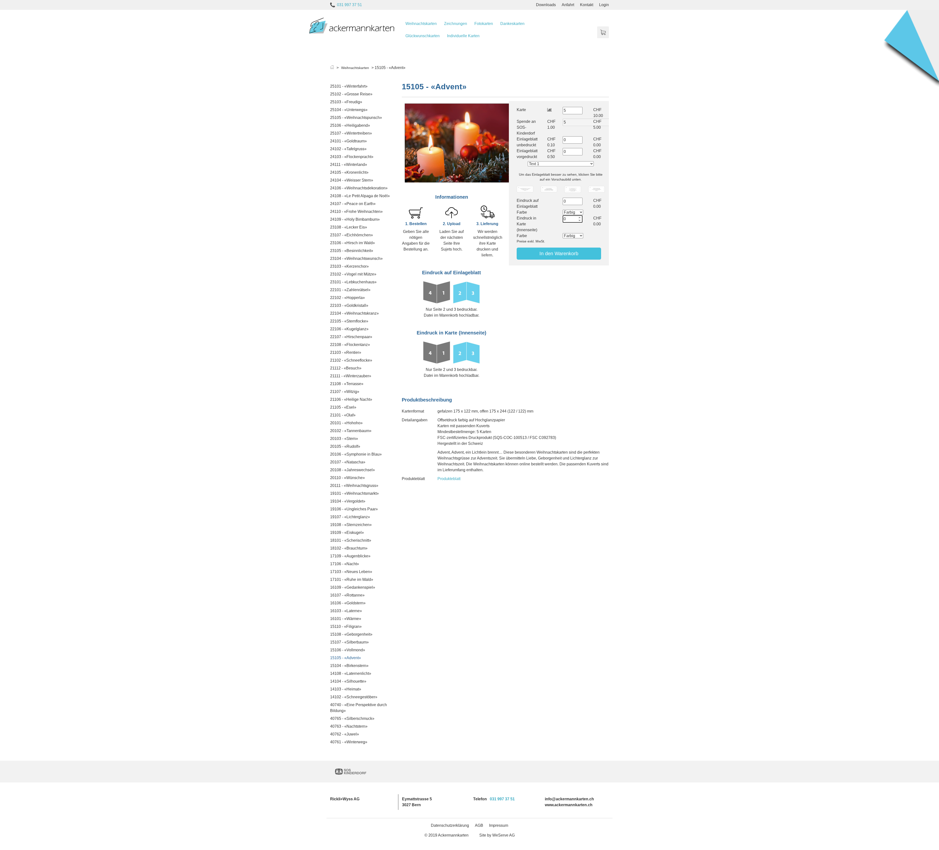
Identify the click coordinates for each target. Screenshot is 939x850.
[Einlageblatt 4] (596, 189)
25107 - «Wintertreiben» (351, 133)
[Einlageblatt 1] (525, 189)
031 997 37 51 (349, 5)
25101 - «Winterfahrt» (349, 86)
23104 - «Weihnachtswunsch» (356, 258)
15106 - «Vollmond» (347, 650)
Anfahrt (568, 5)
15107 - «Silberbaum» (349, 642)
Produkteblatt (448, 479)
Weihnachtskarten (421, 24)
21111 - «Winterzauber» (350, 376)
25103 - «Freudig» (346, 102)
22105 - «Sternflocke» (349, 321)
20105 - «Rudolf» (345, 446)
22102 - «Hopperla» (347, 298)
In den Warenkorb (558, 253)
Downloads (546, 5)
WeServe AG (503, 835)
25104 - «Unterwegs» (349, 110)
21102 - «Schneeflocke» (351, 360)
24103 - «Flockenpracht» (351, 157)
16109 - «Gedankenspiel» (352, 587)
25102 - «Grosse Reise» (351, 94)
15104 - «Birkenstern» (349, 666)
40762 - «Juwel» (344, 734)
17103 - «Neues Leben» (351, 572)
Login (604, 5)
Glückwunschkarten (422, 36)
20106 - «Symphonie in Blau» (356, 454)
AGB (479, 825)
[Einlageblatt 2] (549, 189)
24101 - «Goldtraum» (348, 141)
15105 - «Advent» (345, 658)
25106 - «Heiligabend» (350, 125)
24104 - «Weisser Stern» (351, 180)
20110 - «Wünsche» (347, 478)
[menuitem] (421, 24)
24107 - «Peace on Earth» (353, 204)
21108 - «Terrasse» (346, 384)
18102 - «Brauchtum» (349, 548)
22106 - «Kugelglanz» (349, 329)
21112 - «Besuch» (345, 368)
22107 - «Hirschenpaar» (351, 337)
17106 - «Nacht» (344, 564)
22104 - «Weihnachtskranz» (354, 313)
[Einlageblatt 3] (572, 189)
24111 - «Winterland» (348, 164)
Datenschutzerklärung (450, 825)
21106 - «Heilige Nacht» (351, 399)
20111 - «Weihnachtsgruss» (354, 485)
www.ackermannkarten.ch (568, 805)
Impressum (498, 825)
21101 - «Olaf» (343, 415)
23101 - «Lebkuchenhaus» (353, 282)
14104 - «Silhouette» (348, 681)
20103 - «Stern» (344, 438)
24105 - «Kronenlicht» (349, 172)
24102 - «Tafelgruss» (348, 149)
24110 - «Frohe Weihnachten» (356, 211)
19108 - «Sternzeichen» (351, 525)
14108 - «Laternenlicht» (350, 673)
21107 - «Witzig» (344, 392)
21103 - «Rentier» (345, 352)
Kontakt (586, 5)
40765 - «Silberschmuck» (352, 718)
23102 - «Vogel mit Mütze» (353, 274)
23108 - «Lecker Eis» (348, 227)
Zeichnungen (455, 24)
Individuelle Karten (463, 36)
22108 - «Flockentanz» (350, 345)
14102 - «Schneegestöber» (353, 697)
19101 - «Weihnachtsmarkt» (354, 493)
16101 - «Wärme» (345, 619)
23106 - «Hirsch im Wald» (352, 243)
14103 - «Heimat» (345, 689)
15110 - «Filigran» (346, 626)
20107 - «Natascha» (347, 462)
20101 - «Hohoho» (346, 423)
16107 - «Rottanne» (347, 595)
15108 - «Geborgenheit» (351, 634)
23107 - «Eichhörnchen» (351, 235)
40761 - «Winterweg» (348, 742)
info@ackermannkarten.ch (569, 799)
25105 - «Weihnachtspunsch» (356, 117)
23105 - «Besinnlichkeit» (351, 251)
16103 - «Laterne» (346, 611)
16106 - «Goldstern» (348, 603)
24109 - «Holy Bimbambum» (355, 219)
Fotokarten (483, 24)
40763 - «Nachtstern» (349, 726)
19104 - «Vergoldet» (347, 501)
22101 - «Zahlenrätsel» (350, 290)
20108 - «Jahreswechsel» (352, 470)
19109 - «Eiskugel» (347, 532)
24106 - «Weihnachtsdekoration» (359, 188)
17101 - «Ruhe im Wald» (351, 579)
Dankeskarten (512, 24)
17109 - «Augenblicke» (350, 556)
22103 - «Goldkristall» (349, 305)
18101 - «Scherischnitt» (350, 540)
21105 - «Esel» (343, 407)
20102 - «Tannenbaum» (350, 431)
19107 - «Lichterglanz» (350, 517)
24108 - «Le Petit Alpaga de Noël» (360, 196)
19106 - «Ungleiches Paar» (354, 509)
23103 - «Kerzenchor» (349, 266)
